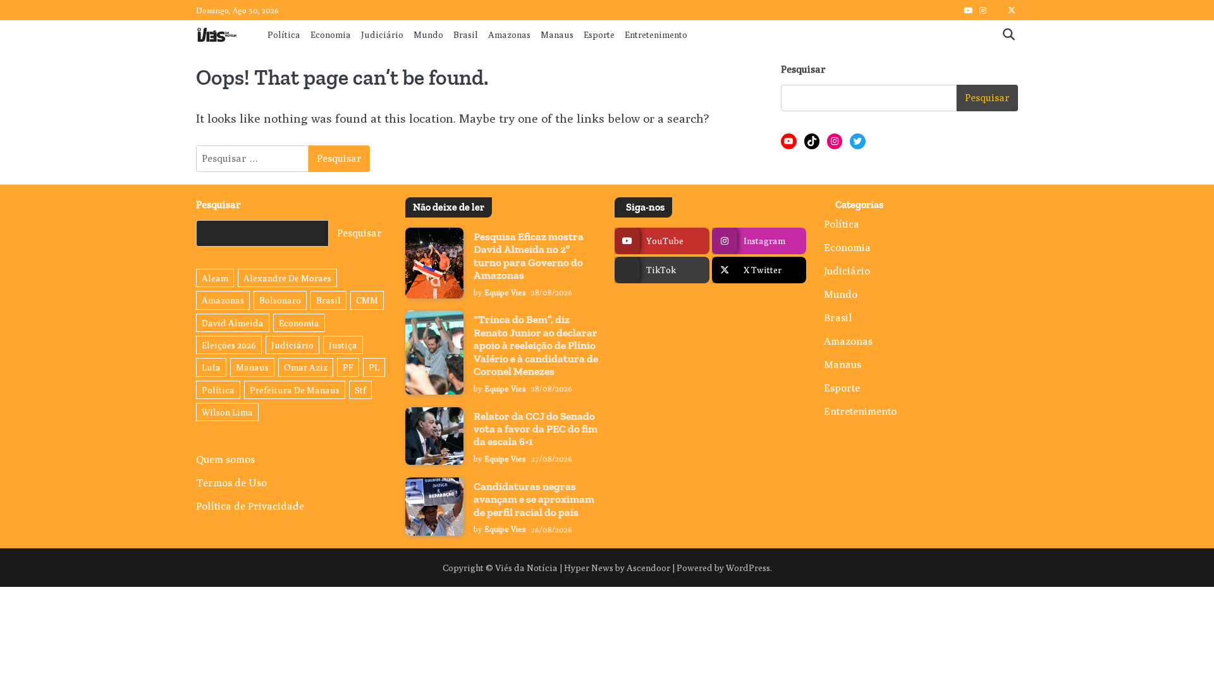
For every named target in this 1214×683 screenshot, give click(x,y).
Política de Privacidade (250, 506)
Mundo (428, 34)
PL (374, 367)
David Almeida (233, 322)
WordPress (748, 567)
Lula (211, 367)
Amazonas (509, 34)
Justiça (343, 345)
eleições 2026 (229, 345)
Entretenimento (656, 34)
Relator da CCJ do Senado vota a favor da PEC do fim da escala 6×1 (536, 429)
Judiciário (382, 34)
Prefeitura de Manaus (295, 390)
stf (360, 390)
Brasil (465, 34)
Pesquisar (803, 69)
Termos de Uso (231, 482)
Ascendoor (648, 567)
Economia (330, 34)
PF (348, 367)
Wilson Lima (227, 412)
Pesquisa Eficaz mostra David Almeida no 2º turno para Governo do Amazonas (529, 255)
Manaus (557, 34)
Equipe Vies (505, 292)
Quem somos (225, 459)
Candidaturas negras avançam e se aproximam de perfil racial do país (534, 499)
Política (283, 34)
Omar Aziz (306, 367)
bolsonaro (280, 300)
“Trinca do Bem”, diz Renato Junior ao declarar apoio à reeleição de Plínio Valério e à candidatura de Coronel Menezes (536, 345)
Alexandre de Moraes (287, 278)
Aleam (215, 278)
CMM (367, 300)
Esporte (599, 34)
